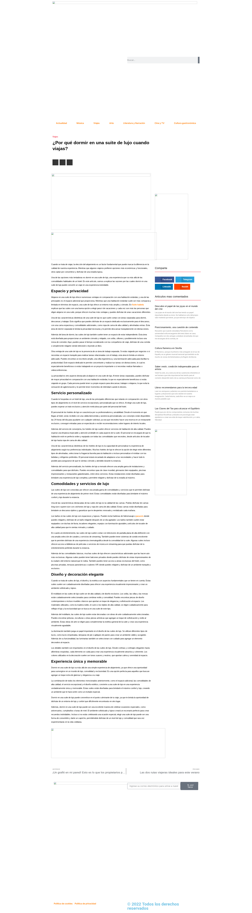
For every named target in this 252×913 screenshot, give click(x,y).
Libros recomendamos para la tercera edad (176, 387)
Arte (111, 123)
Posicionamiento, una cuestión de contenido (176, 327)
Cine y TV (159, 123)
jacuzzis (139, 516)
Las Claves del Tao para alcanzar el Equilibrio (177, 408)
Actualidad (61, 123)
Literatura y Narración (134, 123)
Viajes (96, 123)
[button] (55, 162)
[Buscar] (199, 60)
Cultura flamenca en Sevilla (168, 348)
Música (80, 123)
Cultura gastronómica (185, 123)
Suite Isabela (138, 305)
